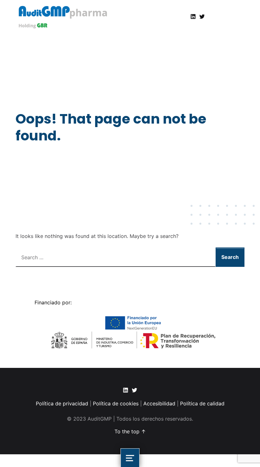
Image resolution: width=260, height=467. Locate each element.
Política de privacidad (63, 403)
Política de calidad (202, 403)
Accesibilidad (159, 403)
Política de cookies (116, 403)
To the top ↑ (130, 431)
